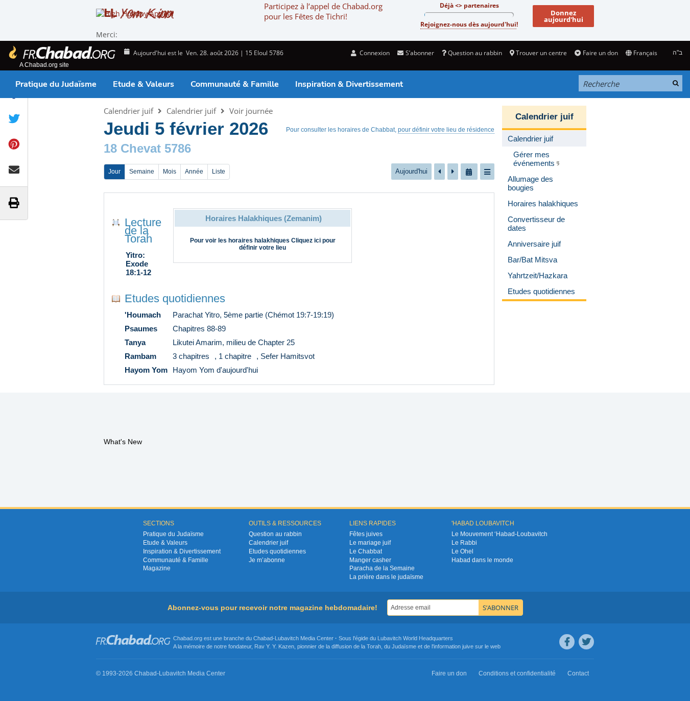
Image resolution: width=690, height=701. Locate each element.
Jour (114, 171)
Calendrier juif (128, 111)
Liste (218, 171)
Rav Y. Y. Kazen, (275, 646)
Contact (578, 673)
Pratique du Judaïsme (56, 84)
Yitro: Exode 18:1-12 (138, 264)
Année (194, 171)
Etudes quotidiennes (175, 298)
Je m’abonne (267, 560)
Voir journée (251, 111)
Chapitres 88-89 (199, 328)
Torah (374, 646)
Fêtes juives (366, 534)
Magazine (157, 568)
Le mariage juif (370, 542)
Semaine (141, 171)
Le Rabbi (464, 542)
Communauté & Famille (235, 84)
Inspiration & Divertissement (349, 84)
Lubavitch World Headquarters (415, 638)
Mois (169, 171)
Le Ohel (462, 551)
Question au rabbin (475, 53)
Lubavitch (287, 638)
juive (467, 646)
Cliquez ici (306, 240)
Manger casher (370, 560)
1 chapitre (235, 356)
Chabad (263, 638)
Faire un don (600, 53)
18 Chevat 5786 (147, 148)
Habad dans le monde (482, 560)
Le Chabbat (365, 551)
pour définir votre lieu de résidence (446, 129)
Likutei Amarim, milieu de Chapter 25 (234, 342)
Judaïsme (404, 646)
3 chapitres (191, 356)
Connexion (374, 53)
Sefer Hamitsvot (287, 356)
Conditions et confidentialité (517, 673)
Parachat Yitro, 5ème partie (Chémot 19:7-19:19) (253, 314)
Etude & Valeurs (143, 84)
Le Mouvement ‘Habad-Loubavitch (499, 534)
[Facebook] (567, 641)
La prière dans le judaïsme (386, 577)
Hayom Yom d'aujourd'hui (215, 370)
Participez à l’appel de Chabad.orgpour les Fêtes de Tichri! (323, 11)
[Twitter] (586, 641)
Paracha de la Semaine (382, 568)
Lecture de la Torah (143, 230)
